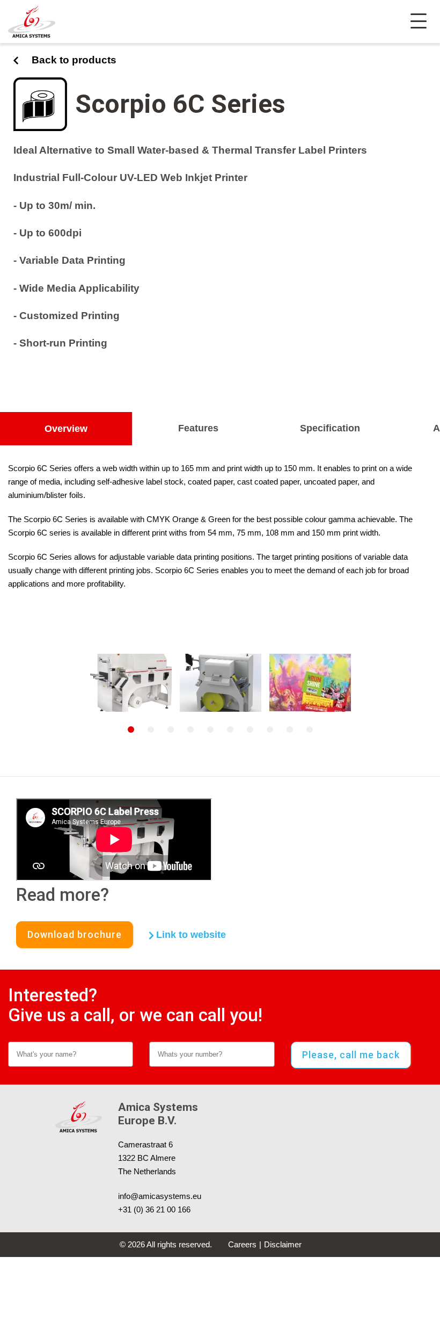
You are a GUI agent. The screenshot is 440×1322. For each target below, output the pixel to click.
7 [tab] (250, 729)
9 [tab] (290, 729)
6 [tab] (230, 729)
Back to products (74, 60)
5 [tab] (210, 729)
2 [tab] (151, 729)
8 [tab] (270, 729)
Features (198, 428)
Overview (66, 428)
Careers (242, 1244)
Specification (330, 428)
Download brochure (74, 934)
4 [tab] (190, 729)
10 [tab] (309, 729)
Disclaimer (283, 1244)
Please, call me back (351, 1054)
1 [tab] (131, 729)
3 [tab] (170, 729)
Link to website (189, 934)
